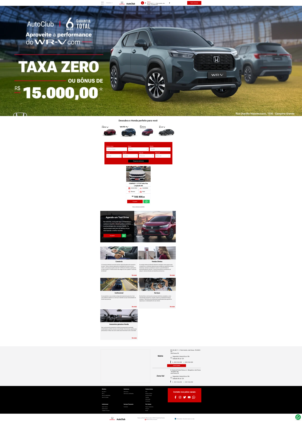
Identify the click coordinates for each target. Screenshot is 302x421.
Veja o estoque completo (138, 206)
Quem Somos (105, 406)
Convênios (147, 401)
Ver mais (134, 275)
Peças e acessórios (149, 406)
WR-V (103, 393)
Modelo (151, 146)
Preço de (141, 153)
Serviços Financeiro (128, 404)
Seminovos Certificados (129, 393)
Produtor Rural (148, 395)
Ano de (108, 153)
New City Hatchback (106, 395)
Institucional (105, 404)
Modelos (104, 389)
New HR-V (104, 391)
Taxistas (147, 397)
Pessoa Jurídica (148, 393)
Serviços (147, 408)
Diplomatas (147, 399)
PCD (146, 391)
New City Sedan (105, 397)
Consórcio (126, 406)
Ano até (124, 153)
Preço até (157, 153)
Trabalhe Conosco (106, 410)
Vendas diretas (149, 389)
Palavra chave (109, 146)
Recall (146, 410)
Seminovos (126, 389)
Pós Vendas (148, 404)
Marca (129, 146)
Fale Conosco (105, 408)
